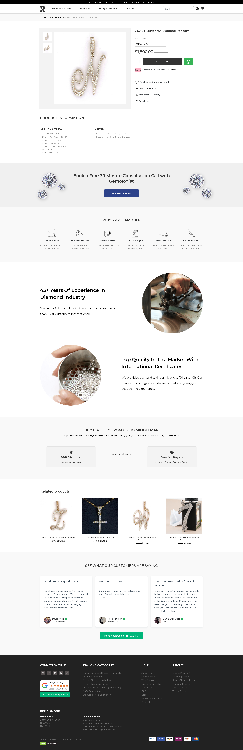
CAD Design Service (93, 691)
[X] (43, 673)
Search (191, 8)
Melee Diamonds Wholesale (98, 680)
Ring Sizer (146, 687)
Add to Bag (162, 61)
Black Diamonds (86, 9)
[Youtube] (61, 673)
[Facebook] (49, 673)
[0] (201, 8)
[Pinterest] (67, 673)
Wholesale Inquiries (151, 698)
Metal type (140, 38)
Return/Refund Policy (183, 680)
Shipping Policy (180, 676)
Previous (38, 517)
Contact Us (147, 702)
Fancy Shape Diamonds (95, 684)
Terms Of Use (179, 691)
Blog (144, 694)
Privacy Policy (179, 687)
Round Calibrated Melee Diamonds (102, 673)
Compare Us (148, 676)
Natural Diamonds (62, 9)
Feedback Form (181, 684)
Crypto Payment (181, 673)
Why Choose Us (149, 680)
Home (43, 17)
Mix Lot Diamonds (92, 676)
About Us (146, 673)
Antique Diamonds (108, 9)
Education (129, 9)
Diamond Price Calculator (97, 694)
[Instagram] (55, 673)
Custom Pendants (55, 17)
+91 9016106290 (93, 720)
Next (78, 517)
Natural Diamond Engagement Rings (102, 687)
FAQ (143, 691)
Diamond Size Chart (152, 684)
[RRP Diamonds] (42, 8)
